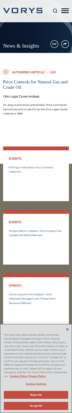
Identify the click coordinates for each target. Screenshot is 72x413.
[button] (65, 44)
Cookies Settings (36, 384)
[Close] (67, 329)
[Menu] (65, 11)
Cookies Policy (18, 376)
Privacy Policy (37, 376)
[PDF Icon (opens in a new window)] (54, 44)
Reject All (36, 394)
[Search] (55, 11)
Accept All (36, 405)
